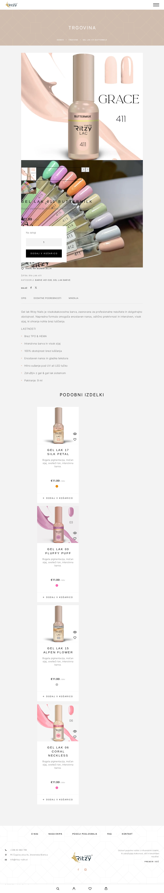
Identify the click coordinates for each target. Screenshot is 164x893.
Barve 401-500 (43, 280)
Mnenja (73, 298)
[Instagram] (85, 870)
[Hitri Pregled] (75, 434)
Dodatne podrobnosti (47, 298)
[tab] (23, 300)
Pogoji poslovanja (84, 834)
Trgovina (73, 40)
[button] (58, 498)
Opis (23, 298)
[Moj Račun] (74, 889)
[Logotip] (11, 5)
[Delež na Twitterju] (35, 288)
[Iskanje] (58, 889)
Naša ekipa (55, 834)
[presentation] (83, 169)
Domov (60, 40)
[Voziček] (106, 889)
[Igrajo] (28, 174)
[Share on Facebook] (31, 288)
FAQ (109, 834)
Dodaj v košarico (44, 253)
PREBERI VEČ (152, 862)
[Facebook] (78, 870)
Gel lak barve (61, 280)
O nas (34, 834)
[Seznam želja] (90, 889)
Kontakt (127, 834)
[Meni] (156, 5)
